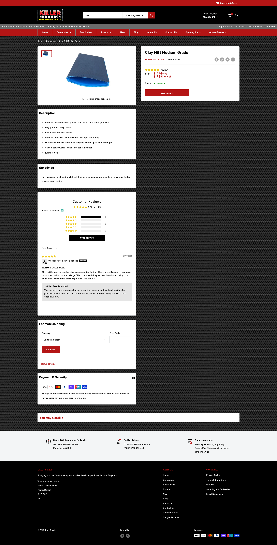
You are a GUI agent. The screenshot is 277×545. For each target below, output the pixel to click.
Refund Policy (48, 363)
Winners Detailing (154, 59)
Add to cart (167, 93)
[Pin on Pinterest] (222, 59)
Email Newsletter (215, 493)
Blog (136, 32)
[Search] (151, 15)
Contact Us (171, 32)
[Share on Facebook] (217, 59)
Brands (104, 32)
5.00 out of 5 (94, 207)
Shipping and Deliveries (218, 489)
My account (209, 16)
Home (45, 32)
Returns (210, 484)
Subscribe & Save (228, 3)
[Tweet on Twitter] (227, 59)
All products (51, 41)
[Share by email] (233, 59)
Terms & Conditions (216, 479)
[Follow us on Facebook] (122, 536)
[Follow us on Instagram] (128, 536)
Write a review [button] (87, 237)
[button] (152, 69)
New (122, 32)
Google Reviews (217, 32)
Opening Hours (193, 32)
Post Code (115, 333)
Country (46, 333)
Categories (62, 32)
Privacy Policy (213, 475)
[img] (49, 256)
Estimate (50, 349)
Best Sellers (86, 32)
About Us (152, 32)
